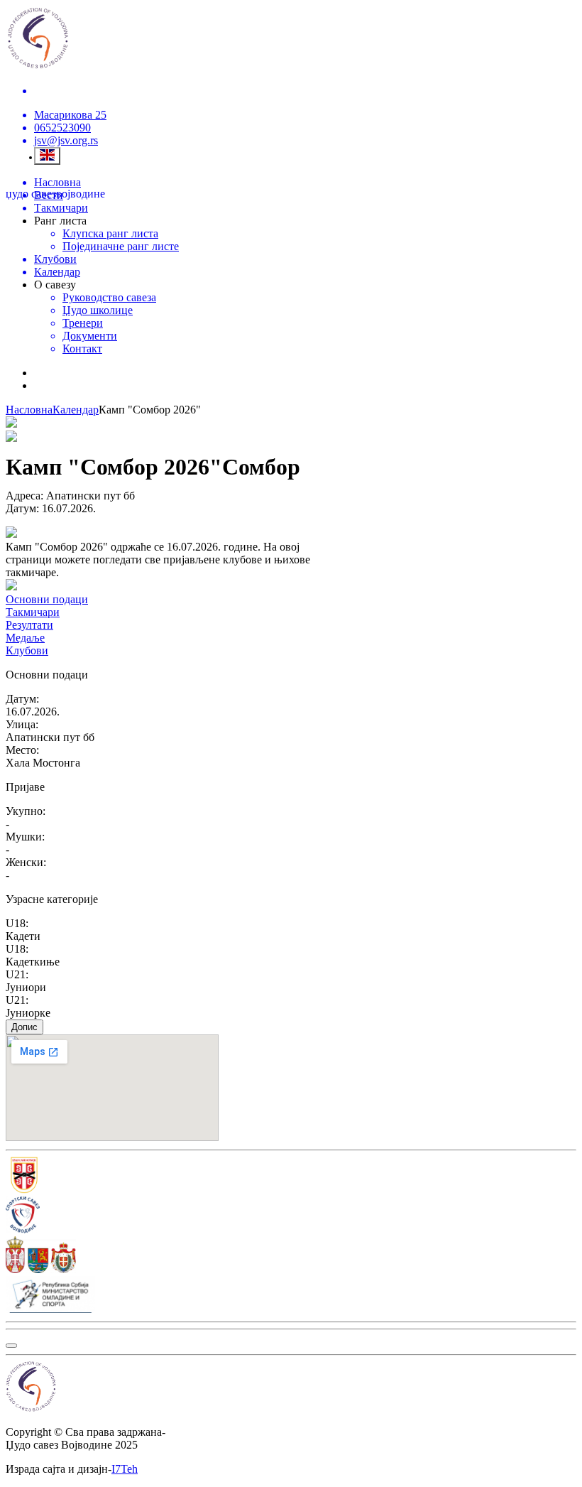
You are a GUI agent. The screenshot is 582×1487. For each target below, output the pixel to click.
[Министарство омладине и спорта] (291, 1296)
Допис (24, 1027)
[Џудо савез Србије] (291, 1176)
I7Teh (124, 1469)
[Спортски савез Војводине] (291, 1216)
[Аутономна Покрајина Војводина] (291, 1256)
